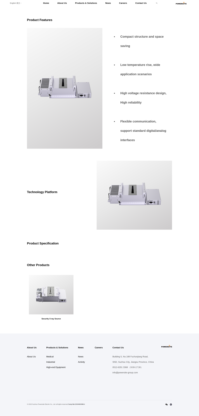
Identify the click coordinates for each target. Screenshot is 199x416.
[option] (64, 88)
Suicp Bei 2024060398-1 (76, 404)
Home (46, 3)
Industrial (50, 362)
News (108, 3)
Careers (123, 3)
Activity (81, 362)
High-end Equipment (56, 367)
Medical (50, 356)
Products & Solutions (86, 3)
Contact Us (141, 3)
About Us (62, 3)
